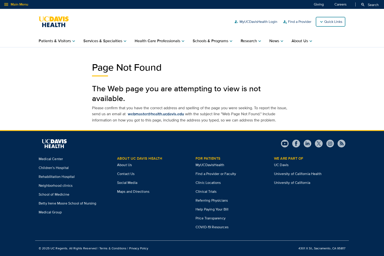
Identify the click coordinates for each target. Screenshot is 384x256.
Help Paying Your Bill (212, 209)
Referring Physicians (212, 200)
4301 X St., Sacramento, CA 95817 (321, 248)
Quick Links (333, 21)
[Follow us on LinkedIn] (305, 143)
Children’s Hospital (54, 167)
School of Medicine (54, 194)
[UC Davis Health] (56, 21)
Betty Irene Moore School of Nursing (67, 203)
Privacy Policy (138, 248)
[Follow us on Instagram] (328, 143)
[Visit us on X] (317, 143)
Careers (340, 4)
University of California (292, 182)
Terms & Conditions (113, 248)
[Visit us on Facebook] (294, 143)
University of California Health (298, 173)
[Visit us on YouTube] (285, 143)
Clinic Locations (208, 182)
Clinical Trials (206, 191)
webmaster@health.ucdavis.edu (156, 114)
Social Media (127, 182)
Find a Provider (297, 21)
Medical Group (50, 212)
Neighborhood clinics (55, 185)
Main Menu (16, 4)
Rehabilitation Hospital (57, 176)
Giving (319, 4)
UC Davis (281, 164)
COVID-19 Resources (212, 227)
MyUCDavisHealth (210, 164)
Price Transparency (211, 218)
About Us (124, 164)
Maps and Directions (133, 191)
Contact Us (126, 173)
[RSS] (339, 143)
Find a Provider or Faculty (216, 173)
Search (370, 4)
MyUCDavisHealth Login (255, 21)
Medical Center (51, 158)
